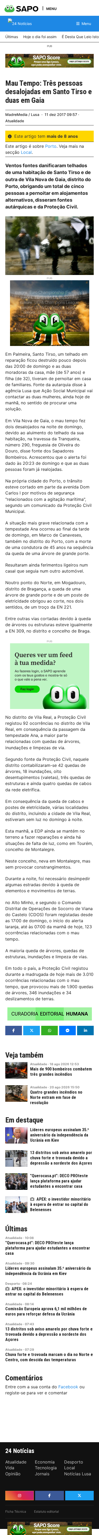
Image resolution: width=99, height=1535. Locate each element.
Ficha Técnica (15, 1511)
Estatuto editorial (46, 1511)
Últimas (16, 1229)
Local (26, 152)
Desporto (12, 1284)
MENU (51, 9)
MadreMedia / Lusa (22, 114)
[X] (79, 1495)
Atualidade (14, 121)
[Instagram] (19, 1495)
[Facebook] (49, 1495)
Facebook (68, 1386)
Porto (50, 146)
